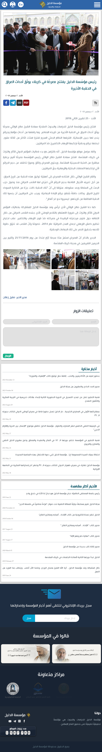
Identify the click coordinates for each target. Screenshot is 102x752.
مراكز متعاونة (51, 674)
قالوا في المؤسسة (51, 636)
